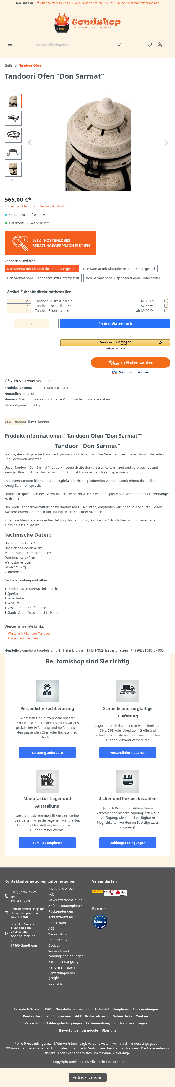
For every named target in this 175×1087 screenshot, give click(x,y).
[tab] (15, 421)
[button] (115, 344)
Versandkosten (99, 1043)
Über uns (55, 983)
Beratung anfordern (47, 752)
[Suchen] (118, 44)
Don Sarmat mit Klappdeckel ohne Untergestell (119, 269)
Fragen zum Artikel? (22, 638)
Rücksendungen (60, 911)
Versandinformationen (128, 752)
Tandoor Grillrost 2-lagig (54, 301)
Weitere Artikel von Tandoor (28, 633)
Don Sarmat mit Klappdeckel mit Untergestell (41, 269)
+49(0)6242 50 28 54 (24, 894)
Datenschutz (57, 940)
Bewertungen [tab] (38, 421)
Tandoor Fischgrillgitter (53, 306)
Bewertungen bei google (78, 1030)
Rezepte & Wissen (62, 888)
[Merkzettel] (149, 44)
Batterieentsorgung (63, 961)
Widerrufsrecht (60, 934)
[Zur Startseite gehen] (87, 22)
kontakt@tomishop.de (27, 909)
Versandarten (104, 881)
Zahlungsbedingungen (128, 842)
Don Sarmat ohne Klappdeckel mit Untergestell (43, 278)
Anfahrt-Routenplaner (65, 905)
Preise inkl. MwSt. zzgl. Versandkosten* (35, 206)
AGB (51, 928)
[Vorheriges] (29, 142)
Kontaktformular (60, 917)
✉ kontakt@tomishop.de (143, 3)
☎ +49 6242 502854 (112, 3)
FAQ (51, 894)
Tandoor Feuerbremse (52, 310)
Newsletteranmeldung (65, 900)
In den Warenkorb (115, 323)
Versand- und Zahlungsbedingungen (53, 1023)
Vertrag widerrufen (87, 1077)
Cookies (54, 945)
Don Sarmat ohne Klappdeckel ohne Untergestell (123, 278)
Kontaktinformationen (25, 881)
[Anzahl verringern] (9, 323)
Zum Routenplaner (47, 842)
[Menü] (10, 44)
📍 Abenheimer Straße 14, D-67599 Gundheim (67, 3)
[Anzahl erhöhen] (54, 323)
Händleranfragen (61, 967)
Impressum (57, 923)
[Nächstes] (166, 142)
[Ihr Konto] (159, 44)
